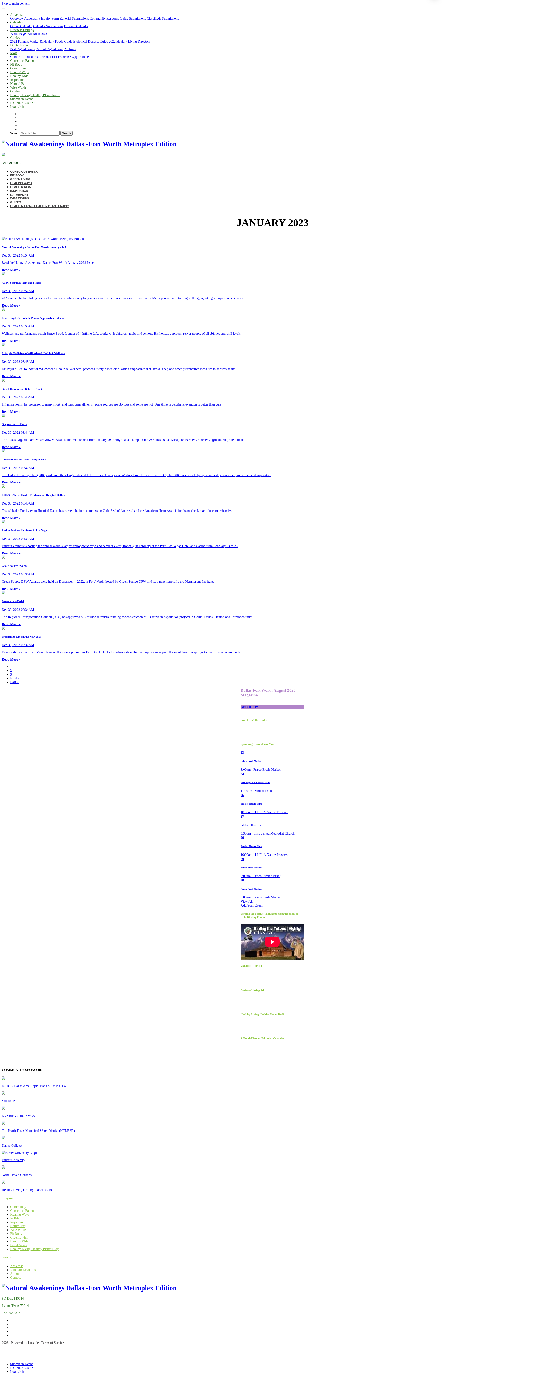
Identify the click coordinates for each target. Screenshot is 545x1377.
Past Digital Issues (22, 49)
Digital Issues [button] (19, 45)
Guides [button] (15, 37)
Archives (70, 49)
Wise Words (18, 87)
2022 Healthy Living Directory (130, 41)
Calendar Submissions (48, 26)
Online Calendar (21, 26)
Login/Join (17, 106)
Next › (14, 678)
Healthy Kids (19, 76)
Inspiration (17, 80)
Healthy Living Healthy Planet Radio (35, 95)
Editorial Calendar (76, 26)
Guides (15, 91)
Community (18, 1207)
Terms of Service (52, 1342)
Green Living (19, 68)
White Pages (18, 34)
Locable (33, 1342)
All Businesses (37, 34)
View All (247, 901)
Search (14, 133)
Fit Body (16, 64)
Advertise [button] (16, 14)
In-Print (15, 1218)
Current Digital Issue (49, 49)
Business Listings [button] (22, 30)
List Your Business (22, 103)
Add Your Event (251, 905)
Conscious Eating (22, 60)
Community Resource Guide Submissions (118, 18)
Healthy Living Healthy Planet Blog (34, 1249)
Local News (18, 1245)
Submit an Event (21, 99)
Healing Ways (19, 72)
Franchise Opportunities (74, 57)
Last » (14, 682)
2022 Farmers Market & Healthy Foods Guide (41, 41)
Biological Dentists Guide (90, 41)
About (25, 57)
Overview (17, 18)
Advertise (16, 1266)
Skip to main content (15, 3)
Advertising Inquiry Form (41, 18)
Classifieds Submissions (163, 18)
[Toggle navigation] (3, 8)
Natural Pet (17, 83)
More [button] (13, 53)
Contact (15, 57)
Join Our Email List (44, 57)
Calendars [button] (17, 22)
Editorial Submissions (74, 18)
